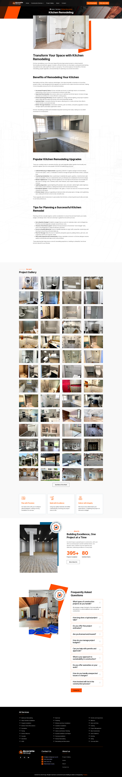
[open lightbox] (28, 283)
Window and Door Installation (62, 723)
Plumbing (57, 720)
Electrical (57, 718)
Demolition (24, 738)
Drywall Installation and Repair (63, 733)
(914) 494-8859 (103, 3)
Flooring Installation (60, 736)
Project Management (96, 728)
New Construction (95, 731)
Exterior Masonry (25, 733)
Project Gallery (50, 3)
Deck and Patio (94, 723)
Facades (23, 736)
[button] (37, 3)
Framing (93, 725)
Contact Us (65, 767)
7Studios (85, 774)
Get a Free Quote (92, 3)
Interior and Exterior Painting (62, 731)
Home (27, 3)
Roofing (93, 736)
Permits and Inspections (97, 718)
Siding (92, 738)
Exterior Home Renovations (28, 725)
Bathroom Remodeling (27, 718)
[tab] (87, 606)
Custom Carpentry (60, 728)
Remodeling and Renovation (62, 741)
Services (58, 9)
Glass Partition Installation (28, 720)
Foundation (24, 728)
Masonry (93, 720)
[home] (18, 3)
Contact (64, 3)
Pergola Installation (26, 723)
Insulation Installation (60, 725)
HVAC (22, 741)
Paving (23, 731)
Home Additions (95, 733)
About (57, 3)
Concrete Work (94, 741)
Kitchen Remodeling (66, 9)
